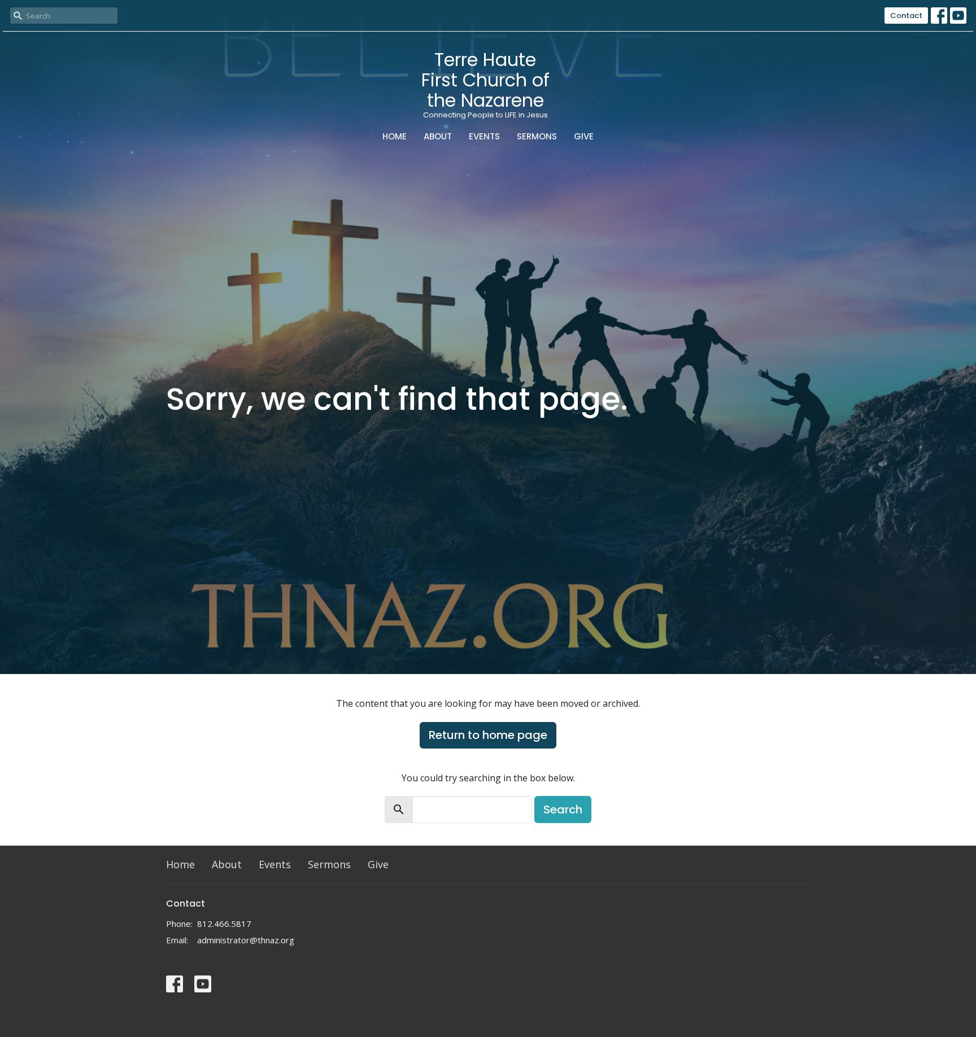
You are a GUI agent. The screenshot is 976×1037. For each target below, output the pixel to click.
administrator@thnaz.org (245, 940)
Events (484, 136)
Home (394, 136)
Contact (906, 15)
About (438, 136)
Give (584, 136)
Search (562, 809)
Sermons (537, 136)
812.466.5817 (224, 923)
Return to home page (488, 735)
